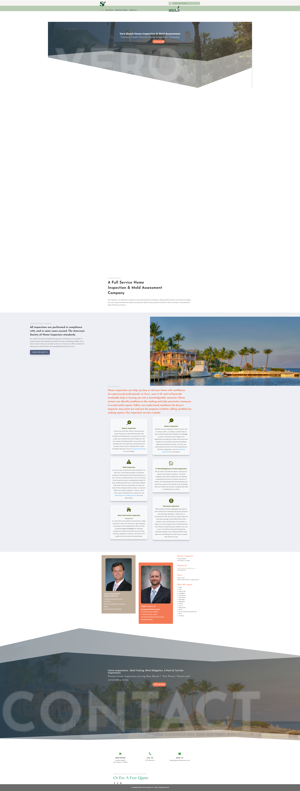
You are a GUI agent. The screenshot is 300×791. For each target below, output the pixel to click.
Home (102, 10)
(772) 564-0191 (159, 42)
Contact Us (132, 10)
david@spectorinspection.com (186, 568)
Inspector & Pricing (121, 10)
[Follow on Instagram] (121, 783)
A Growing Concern (130, 495)
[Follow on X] (117, 783)
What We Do (109, 10)
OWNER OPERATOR (111, 596)
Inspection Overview (139, 449)
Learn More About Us (40, 352)
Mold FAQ (118, 495)
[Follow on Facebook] (114, 783)
